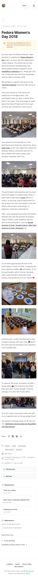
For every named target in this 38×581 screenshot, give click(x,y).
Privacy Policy (27, 564)
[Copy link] (20, 436)
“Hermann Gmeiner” (9, 85)
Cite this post (10, 469)
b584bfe (7, 463)
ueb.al (28, 573)
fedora (7, 446)
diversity (19, 449)
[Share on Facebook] (16, 436)
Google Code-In (22, 225)
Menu (24, 5)
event (14, 446)
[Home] (3, 6)
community (22, 446)
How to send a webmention (12, 528)
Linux (23, 198)
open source (9, 449)
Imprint (17, 564)
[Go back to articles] (4, 20)
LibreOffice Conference (11, 71)
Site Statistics (19, 566)
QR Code (9, 476)
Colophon (9, 564)
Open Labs (6, 148)
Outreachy (20, 228)
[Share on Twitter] (8, 436)
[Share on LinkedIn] (12, 436)
